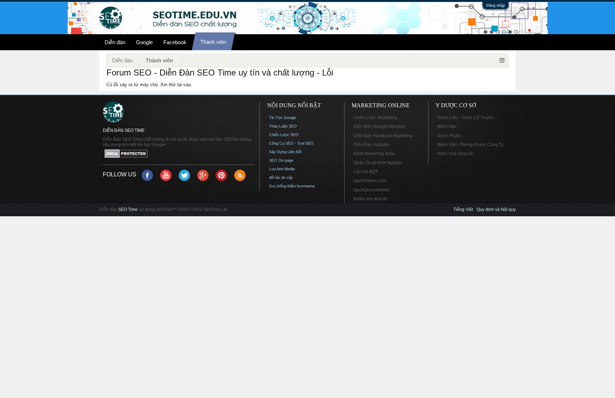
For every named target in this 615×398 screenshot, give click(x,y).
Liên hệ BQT (365, 171)
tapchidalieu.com (370, 180)
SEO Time (128, 209)
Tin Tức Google (282, 117)
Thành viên (213, 42)
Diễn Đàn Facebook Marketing (382, 135)
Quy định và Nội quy (496, 209)
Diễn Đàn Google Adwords (379, 126)
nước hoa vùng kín (455, 153)
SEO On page (281, 160)
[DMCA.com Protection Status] (178, 154)
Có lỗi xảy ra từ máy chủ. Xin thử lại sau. (149, 84)
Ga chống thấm (282, 186)
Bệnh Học (447, 126)
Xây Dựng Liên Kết (285, 152)
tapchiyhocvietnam (371, 189)
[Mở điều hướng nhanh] (502, 60)
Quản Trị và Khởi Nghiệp (377, 162)
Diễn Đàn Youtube (371, 144)
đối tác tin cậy (281, 177)
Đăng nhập (495, 5)
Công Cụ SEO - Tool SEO (291, 143)
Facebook (174, 42)
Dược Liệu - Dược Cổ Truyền (465, 117)
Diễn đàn (115, 42)
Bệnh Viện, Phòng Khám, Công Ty (470, 144)
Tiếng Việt (463, 209)
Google (144, 42)
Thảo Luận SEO (283, 126)
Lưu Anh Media (282, 169)
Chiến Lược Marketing (375, 117)
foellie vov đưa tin (370, 198)
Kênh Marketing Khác (374, 153)
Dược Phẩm (449, 135)
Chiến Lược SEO (284, 135)
